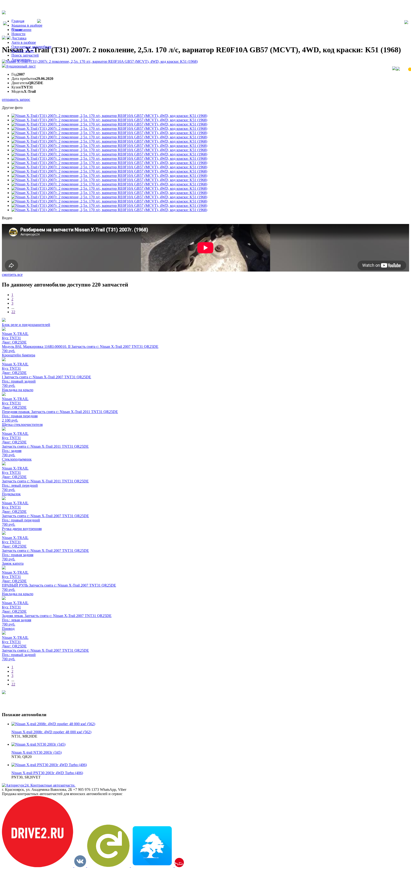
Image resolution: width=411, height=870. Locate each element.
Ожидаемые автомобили (31, 47)
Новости (18, 34)
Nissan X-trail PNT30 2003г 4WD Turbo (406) (47, 773)
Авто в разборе (23, 42)
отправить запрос (16, 99)
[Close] (406, 22)
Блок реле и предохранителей (26, 325)
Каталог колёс (22, 51)
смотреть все (12, 274)
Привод (8, 629)
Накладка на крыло (17, 390)
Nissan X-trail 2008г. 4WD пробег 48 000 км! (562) (51, 732)
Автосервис (21, 60)
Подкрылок (11, 494)
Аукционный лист (21, 66)
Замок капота (13, 563)
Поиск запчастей (25, 55)
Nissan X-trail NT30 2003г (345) (36, 752)
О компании (21, 30)
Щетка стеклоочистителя (22, 425)
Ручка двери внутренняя (22, 529)
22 (13, 312)
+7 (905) (22, 24)
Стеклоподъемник (17, 459)
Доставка (18, 38)
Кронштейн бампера (18, 355)
